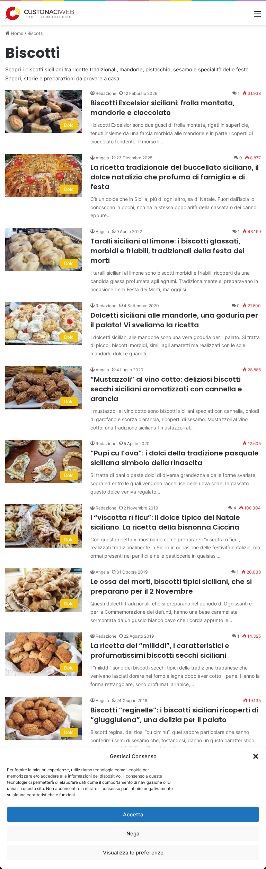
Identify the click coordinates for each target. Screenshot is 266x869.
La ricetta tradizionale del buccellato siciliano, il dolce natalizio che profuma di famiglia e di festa (174, 177)
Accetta (133, 814)
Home (16, 33)
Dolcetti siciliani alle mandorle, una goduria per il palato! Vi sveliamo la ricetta (174, 320)
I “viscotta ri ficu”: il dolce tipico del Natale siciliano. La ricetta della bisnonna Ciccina (165, 522)
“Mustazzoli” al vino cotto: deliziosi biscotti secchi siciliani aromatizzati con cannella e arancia (166, 389)
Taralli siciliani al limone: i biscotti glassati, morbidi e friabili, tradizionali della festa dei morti (167, 250)
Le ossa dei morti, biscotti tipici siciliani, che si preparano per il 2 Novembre (171, 586)
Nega (133, 833)
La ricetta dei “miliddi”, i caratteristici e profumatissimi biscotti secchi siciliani (159, 650)
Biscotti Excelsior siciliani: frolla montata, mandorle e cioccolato (162, 107)
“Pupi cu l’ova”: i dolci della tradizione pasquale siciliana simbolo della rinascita (174, 458)
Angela (102, 157)
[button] (255, 756)
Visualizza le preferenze (133, 852)
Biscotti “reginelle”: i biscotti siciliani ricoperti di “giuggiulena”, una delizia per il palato (174, 715)
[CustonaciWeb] (39, 13)
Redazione (106, 93)
